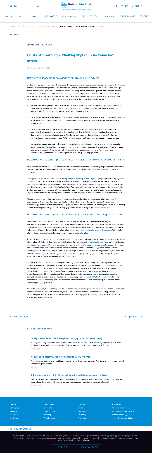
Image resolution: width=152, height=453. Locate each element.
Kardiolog (14, 418)
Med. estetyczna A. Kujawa (123, 418)
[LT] (140, 6)
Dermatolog (49, 404)
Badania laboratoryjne (121, 415)
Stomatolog (116, 404)
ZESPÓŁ (94, 16)
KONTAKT (144, 16)
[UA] (131, 6)
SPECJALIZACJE (12, 16)
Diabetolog (82, 404)
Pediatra (13, 411)
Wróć (16, 34)
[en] (122, 6)
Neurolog (47, 415)
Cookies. (87, 440)
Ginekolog (14, 404)
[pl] (117, 6)
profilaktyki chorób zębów (99, 277)
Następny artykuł (131, 317)
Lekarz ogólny (50, 411)
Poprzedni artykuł (21, 317)
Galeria (107, 16)
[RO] (126, 6)
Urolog (80, 408)
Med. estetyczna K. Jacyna (123, 411)
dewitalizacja (39, 253)
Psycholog (82, 415)
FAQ (83, 16)
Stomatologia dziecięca (97, 242)
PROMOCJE (51, 16)
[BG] (136, 6)
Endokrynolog (49, 418)
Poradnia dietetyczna (121, 408)
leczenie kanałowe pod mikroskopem (96, 230)
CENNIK (34, 16)
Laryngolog (14, 408)
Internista (14, 415)
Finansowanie (127, 16)
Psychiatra (82, 411)
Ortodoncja (82, 418)
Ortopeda (48, 408)
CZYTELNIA (68, 16)
